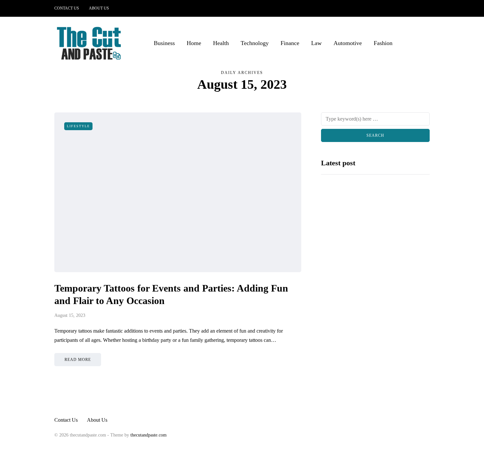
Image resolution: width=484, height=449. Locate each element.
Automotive (348, 43)
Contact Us (66, 8)
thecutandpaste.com (148, 435)
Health (221, 43)
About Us (99, 8)
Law (316, 43)
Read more (78, 359)
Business (164, 43)
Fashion (383, 43)
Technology (255, 43)
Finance (290, 43)
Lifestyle (78, 126)
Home (194, 43)
